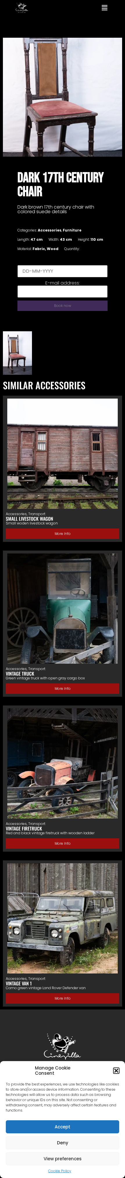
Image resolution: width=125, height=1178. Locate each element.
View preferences (63, 1159)
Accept (62, 1127)
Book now (62, 305)
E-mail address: (62, 283)
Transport (36, 513)
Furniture (72, 230)
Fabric (39, 248)
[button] (116, 1071)
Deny (62, 1143)
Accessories (49, 230)
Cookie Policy (59, 1170)
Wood (52, 248)
